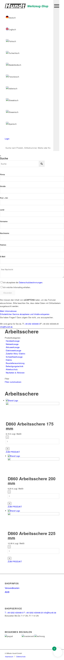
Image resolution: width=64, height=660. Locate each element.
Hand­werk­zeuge (12, 340)
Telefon (3, 245)
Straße (3, 186)
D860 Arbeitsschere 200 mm (32, 481)
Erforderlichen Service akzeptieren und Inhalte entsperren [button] (24, 314)
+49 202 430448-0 (32, 323)
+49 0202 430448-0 (14, 612)
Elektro (9, 359)
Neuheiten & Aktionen (15, 372)
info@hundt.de (6, 326)
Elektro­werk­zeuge (13, 350)
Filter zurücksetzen (13, 381)
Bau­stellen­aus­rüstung (15, 363)
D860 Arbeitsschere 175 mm (30, 426)
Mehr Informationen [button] (8, 311)
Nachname (4, 233)
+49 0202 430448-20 (33, 612)
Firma (2, 174)
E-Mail (2, 256)
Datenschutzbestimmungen (30, 282)
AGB (7, 591)
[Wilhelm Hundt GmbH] (26, 6)
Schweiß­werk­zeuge (14, 356)
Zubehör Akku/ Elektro (15, 353)
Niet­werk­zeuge (12, 344)
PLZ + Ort (4, 198)
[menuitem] (55, 6)
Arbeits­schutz (12, 369)
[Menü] (55, 6)
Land (2, 210)
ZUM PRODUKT (13, 451)
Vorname (4, 221)
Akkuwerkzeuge (12, 347)
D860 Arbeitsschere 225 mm (32, 535)
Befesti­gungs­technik (14, 366)
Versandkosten (12, 587)
